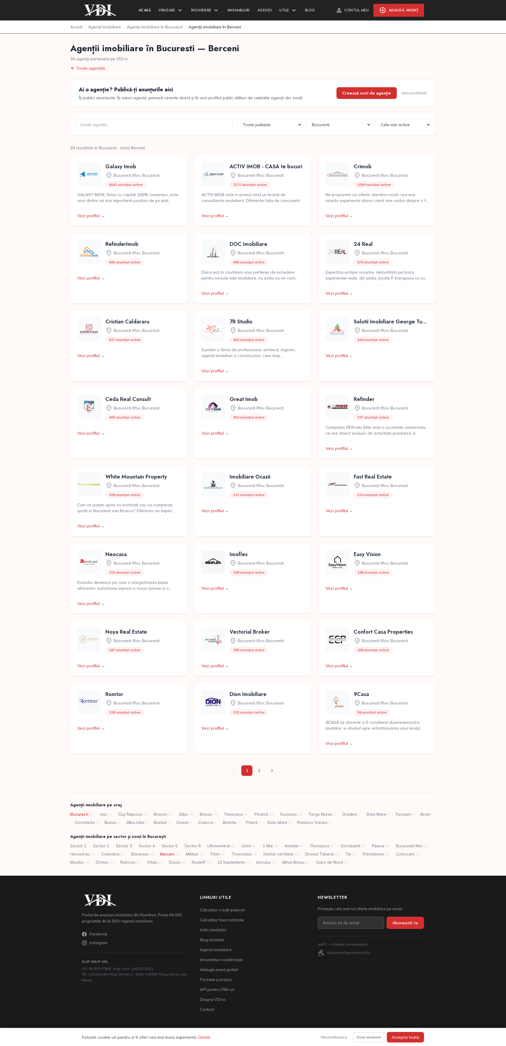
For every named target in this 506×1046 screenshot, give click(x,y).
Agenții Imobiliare (104, 27)
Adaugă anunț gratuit (219, 969)
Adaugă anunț (398, 10)
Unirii (246, 845)
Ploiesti (261, 814)
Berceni (167, 854)
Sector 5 (170, 845)
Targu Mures (320, 814)
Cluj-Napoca (130, 814)
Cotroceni (405, 854)
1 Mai (268, 845)
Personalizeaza (334, 1037)
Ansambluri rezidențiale (221, 959)
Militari (192, 854)
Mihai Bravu (293, 862)
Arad (425, 814)
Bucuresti (79, 814)
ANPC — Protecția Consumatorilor (343, 944)
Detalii (204, 1037)
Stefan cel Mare (278, 854)
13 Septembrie (231, 862)
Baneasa (139, 854)
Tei (348, 854)
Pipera (378, 845)
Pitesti (252, 822)
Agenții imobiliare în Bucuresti (155, 27)
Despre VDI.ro (212, 999)
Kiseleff (199, 862)
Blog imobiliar (212, 939)
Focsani (403, 814)
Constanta (85, 822)
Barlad (160, 822)
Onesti (182, 822)
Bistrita (229, 822)
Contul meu (352, 10)
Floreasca (319, 845)
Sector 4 (147, 845)
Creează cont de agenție (366, 93)
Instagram (99, 942)
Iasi (103, 814)
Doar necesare (369, 1037)
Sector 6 (192, 845)
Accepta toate (405, 1037)
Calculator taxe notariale (222, 920)
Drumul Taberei (319, 854)
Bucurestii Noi (409, 845)
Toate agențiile (87, 68)
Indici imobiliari (213, 929)
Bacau (206, 814)
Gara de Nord (329, 862)
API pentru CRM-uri (217, 989)
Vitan (152, 862)
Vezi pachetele (414, 93)
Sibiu (183, 814)
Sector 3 (124, 845)
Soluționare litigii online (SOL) (344, 952)
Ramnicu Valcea (312, 822)
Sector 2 (101, 845)
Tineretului (242, 854)
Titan (215, 854)
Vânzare (171, 10)
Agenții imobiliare (216, 949)
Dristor (102, 862)
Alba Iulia (135, 822)
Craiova (205, 822)
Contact (207, 1009)
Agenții (264, 10)
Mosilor (77, 862)
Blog (310, 10)
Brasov (160, 814)
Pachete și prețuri (216, 979)
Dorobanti (350, 845)
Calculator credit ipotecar (222, 910)
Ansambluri (238, 10)
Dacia (174, 862)
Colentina (110, 854)
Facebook (98, 934)
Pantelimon (373, 854)
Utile (288, 10)
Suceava (288, 814)
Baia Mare (376, 814)
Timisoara (233, 814)
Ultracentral (218, 845)
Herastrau (80, 854)
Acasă (145, 10)
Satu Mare (277, 822)
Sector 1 (78, 845)
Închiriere (205, 10)
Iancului (263, 862)
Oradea (349, 814)
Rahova (127, 862)
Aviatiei (292, 845)
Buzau (111, 822)
